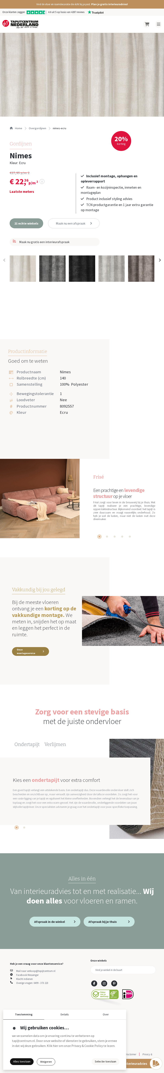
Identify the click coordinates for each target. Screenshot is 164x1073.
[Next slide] (159, 260)
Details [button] (65, 1014)
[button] (82, 4)
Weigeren (46, 1061)
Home (18, 128)
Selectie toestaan (105, 1061)
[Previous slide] (4, 260)
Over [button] (106, 1014)
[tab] (99, 537)
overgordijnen (37, 128)
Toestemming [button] (23, 1014)
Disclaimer (130, 1054)
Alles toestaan (21, 1061)
